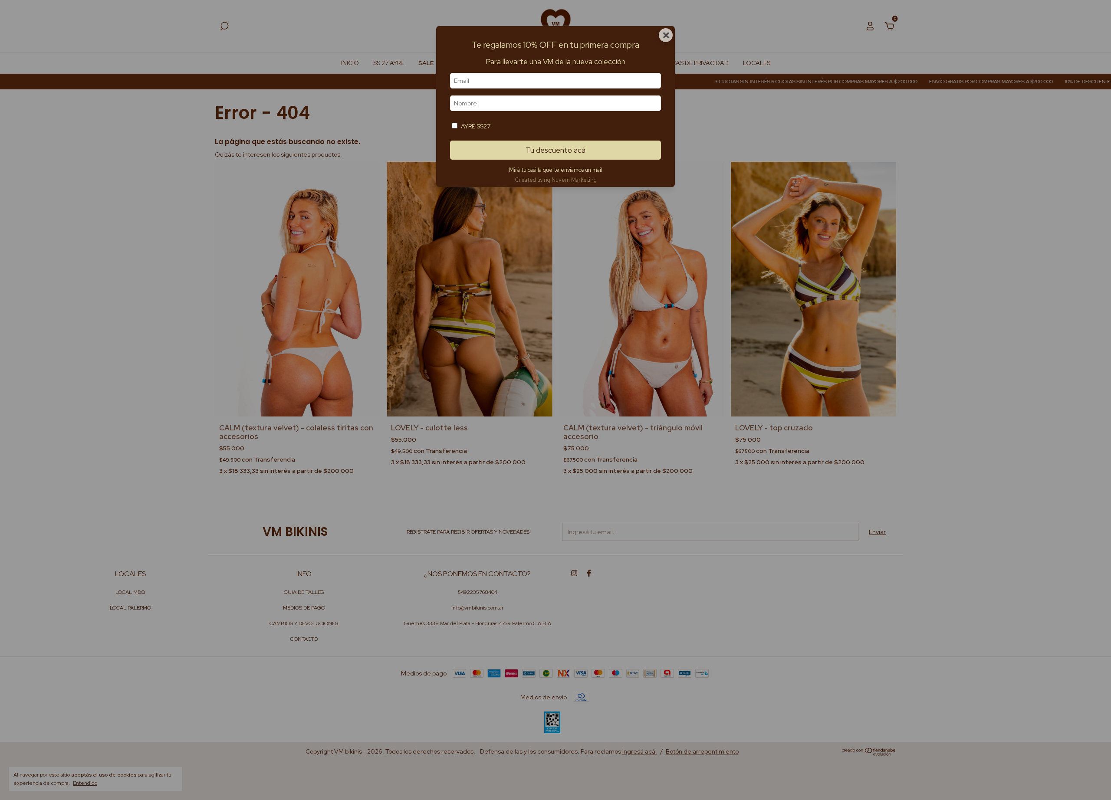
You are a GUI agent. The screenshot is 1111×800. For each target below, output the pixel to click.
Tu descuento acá (555, 150)
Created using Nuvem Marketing (556, 180)
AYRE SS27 (475, 126)
